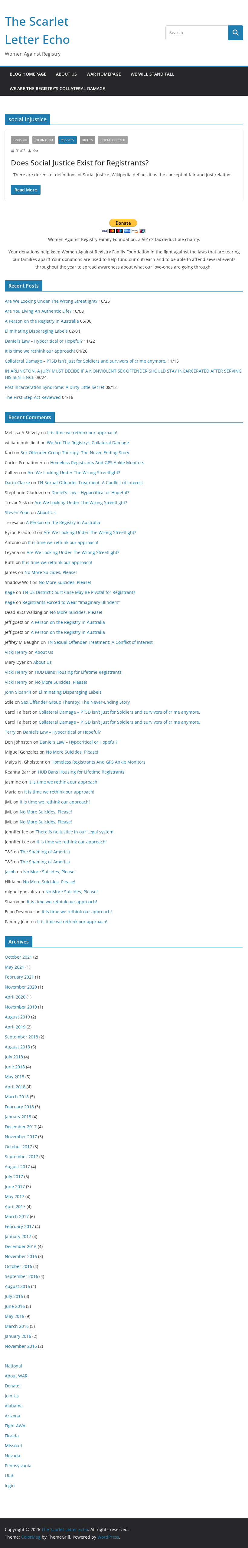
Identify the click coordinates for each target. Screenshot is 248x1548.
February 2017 (19, 1226)
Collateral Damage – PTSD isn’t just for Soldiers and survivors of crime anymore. (85, 361)
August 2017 (17, 1166)
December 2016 (21, 1246)
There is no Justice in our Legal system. (75, 832)
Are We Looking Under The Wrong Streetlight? (51, 301)
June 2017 (15, 1186)
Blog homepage (28, 74)
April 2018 (15, 1087)
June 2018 (15, 1067)
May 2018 (14, 1077)
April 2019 (15, 1027)
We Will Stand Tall (153, 74)
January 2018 (18, 1116)
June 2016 (15, 1306)
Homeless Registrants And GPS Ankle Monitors (97, 462)
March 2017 (17, 1216)
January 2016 (18, 1336)
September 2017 (21, 1156)
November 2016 (21, 1256)
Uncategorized (112, 140)
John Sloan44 (18, 692)
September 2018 (21, 1037)
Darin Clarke (17, 482)
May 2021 (14, 967)
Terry (10, 732)
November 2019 (21, 1007)
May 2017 (14, 1196)
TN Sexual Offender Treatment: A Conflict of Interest (90, 482)
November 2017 (21, 1136)
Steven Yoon (17, 512)
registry (67, 140)
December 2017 (21, 1126)
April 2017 (15, 1206)
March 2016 (17, 1326)
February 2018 (19, 1107)
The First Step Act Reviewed (33, 397)
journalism (44, 140)
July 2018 (14, 1057)
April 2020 (15, 997)
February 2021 (19, 977)
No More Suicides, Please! (50, 572)
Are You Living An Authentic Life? (38, 311)
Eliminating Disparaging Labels (36, 331)
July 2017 (14, 1176)
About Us (66, 74)
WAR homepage (103, 74)
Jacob (10, 872)
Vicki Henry (16, 652)
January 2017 (18, 1236)
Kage (10, 592)
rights (87, 140)
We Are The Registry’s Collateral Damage (57, 88)
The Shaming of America (45, 852)
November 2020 (21, 987)
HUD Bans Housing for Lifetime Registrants (78, 672)
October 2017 (18, 1146)
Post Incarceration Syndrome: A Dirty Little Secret (54, 387)
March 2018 (17, 1097)
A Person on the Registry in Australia (42, 321)
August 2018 (17, 1047)
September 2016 (21, 1276)
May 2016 (14, 1316)
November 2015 (21, 1346)
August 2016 (17, 1286)
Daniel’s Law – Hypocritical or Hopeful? (44, 341)
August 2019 (17, 1017)
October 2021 (18, 957)
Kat (35, 150)
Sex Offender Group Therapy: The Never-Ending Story (75, 452)
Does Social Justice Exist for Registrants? (80, 163)
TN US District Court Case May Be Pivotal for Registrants (78, 592)
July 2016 (14, 1296)
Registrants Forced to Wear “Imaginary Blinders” (71, 602)
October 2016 (18, 1266)
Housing (20, 140)
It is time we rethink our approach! (40, 351)
